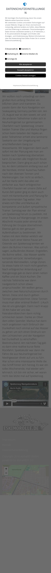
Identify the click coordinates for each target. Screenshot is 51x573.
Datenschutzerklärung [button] (30, 85)
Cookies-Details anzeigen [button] (26, 75)
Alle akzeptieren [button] (25, 64)
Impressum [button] (17, 85)
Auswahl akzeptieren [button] (25, 70)
